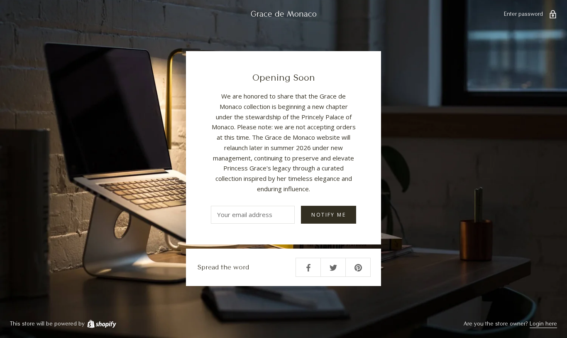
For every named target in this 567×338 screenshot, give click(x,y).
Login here (543, 323)
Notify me (328, 214)
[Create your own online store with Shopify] (101, 323)
